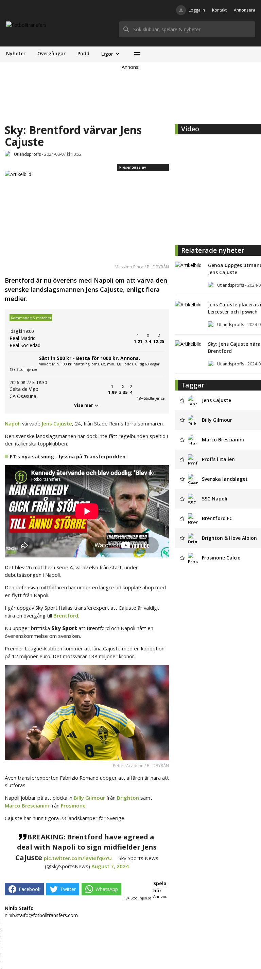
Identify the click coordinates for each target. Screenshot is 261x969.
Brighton (128, 797)
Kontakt (219, 10)
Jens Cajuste (57, 423)
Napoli (13, 423)
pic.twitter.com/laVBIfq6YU (78, 858)
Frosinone (73, 805)
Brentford (65, 615)
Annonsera (244, 10)
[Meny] (137, 54)
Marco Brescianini (27, 805)
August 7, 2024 (110, 866)
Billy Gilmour (89, 797)
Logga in (197, 10)
